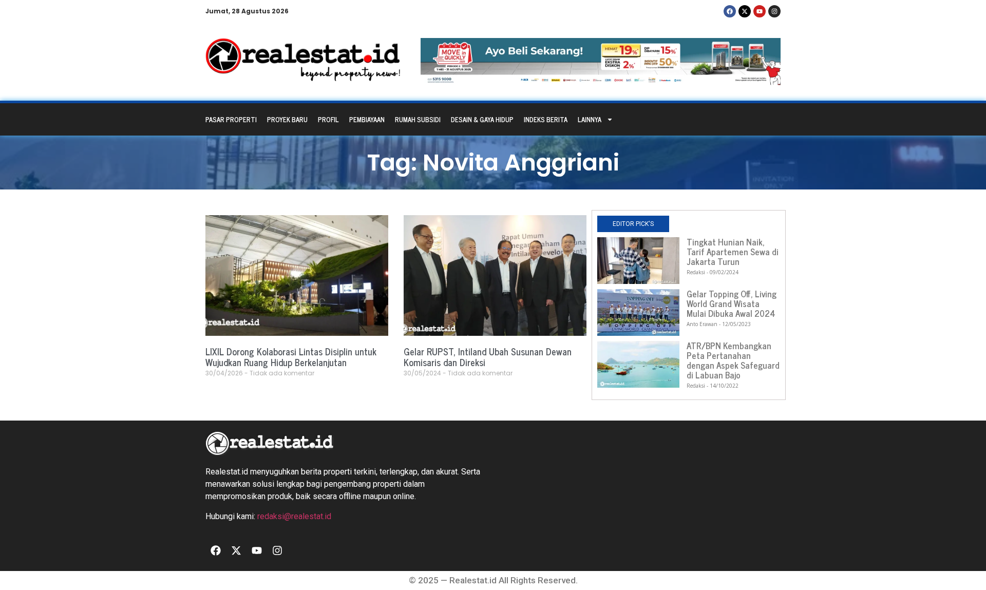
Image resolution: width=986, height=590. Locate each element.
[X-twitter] (744, 11)
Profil (328, 119)
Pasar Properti (231, 119)
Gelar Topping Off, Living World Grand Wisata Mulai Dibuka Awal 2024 (731, 303)
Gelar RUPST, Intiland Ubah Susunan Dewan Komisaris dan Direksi (488, 357)
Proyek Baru (287, 119)
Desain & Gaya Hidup (482, 119)
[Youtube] (759, 11)
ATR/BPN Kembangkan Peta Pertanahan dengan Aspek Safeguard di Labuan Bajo (733, 360)
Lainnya (589, 119)
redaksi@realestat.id (294, 516)
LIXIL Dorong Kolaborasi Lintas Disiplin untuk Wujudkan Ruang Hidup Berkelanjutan (290, 357)
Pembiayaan (367, 119)
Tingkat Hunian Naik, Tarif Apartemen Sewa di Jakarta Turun (733, 252)
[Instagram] (774, 11)
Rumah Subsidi (418, 119)
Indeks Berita (545, 119)
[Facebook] (730, 11)
